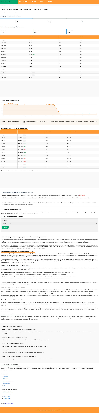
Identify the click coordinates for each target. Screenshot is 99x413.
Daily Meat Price (6, 396)
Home (2, 4)
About (57, 409)
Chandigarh (5, 376)
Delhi (4, 385)
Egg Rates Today (6, 398)
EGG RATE (41, 1)
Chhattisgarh (11, 4)
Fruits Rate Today (6, 394)
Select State (4, 220)
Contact (54, 409)
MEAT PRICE (49, 1)
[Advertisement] (49, 89)
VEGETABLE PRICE (23, 1)
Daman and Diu (6, 383)
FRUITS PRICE (33, 1)
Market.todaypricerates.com (8, 1)
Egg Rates (6, 4)
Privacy (50, 409)
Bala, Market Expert (9, 403)
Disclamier (61, 409)
